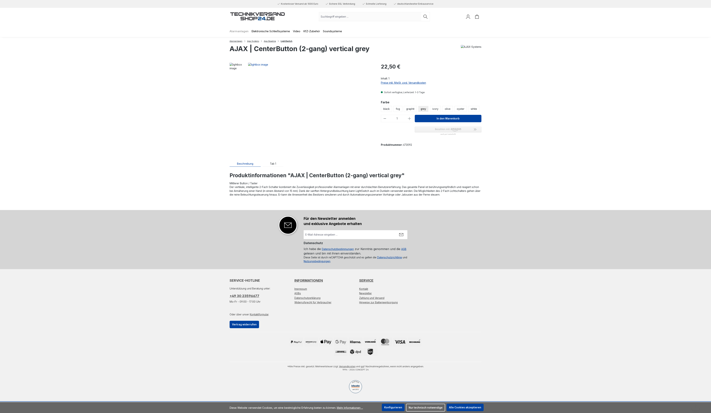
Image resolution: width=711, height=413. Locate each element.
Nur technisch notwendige (426, 407)
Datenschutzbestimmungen (338, 249)
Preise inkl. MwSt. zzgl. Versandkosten (403, 82)
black (386, 108)
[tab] (245, 164)
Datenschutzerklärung (307, 298)
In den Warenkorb (448, 118)
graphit (410, 108)
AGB (403, 249)
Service (366, 280)
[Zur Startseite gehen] (257, 16)
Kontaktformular (259, 314)
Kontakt (363, 288)
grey (423, 108)
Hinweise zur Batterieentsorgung (378, 302)
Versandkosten (347, 366)
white (474, 108)
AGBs (297, 293)
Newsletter (365, 293)
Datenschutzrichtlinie (389, 257)
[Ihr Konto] (468, 16)
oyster (460, 108)
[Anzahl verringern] (385, 118)
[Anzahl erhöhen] (409, 118)
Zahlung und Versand (371, 298)
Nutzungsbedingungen (317, 261)
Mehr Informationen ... (350, 407)
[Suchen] (425, 16)
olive (447, 108)
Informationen (308, 280)
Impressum (300, 288)
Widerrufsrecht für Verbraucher (312, 302)
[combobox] (370, 16)
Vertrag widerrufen (244, 324)
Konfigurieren (393, 407)
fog (398, 108)
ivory (435, 108)
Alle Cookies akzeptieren (465, 407)
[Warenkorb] (477, 16)
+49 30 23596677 (244, 296)
